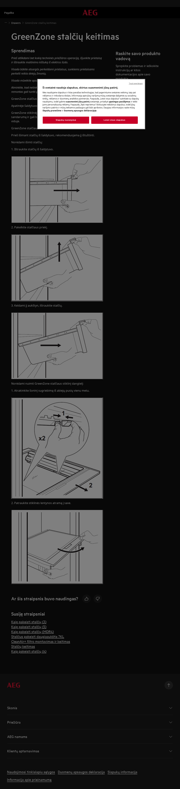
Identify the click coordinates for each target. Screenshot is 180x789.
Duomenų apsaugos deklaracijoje (80, 110)
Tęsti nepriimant (136, 83)
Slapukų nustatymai (66, 120)
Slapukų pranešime (52, 110)
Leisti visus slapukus (114, 120)
